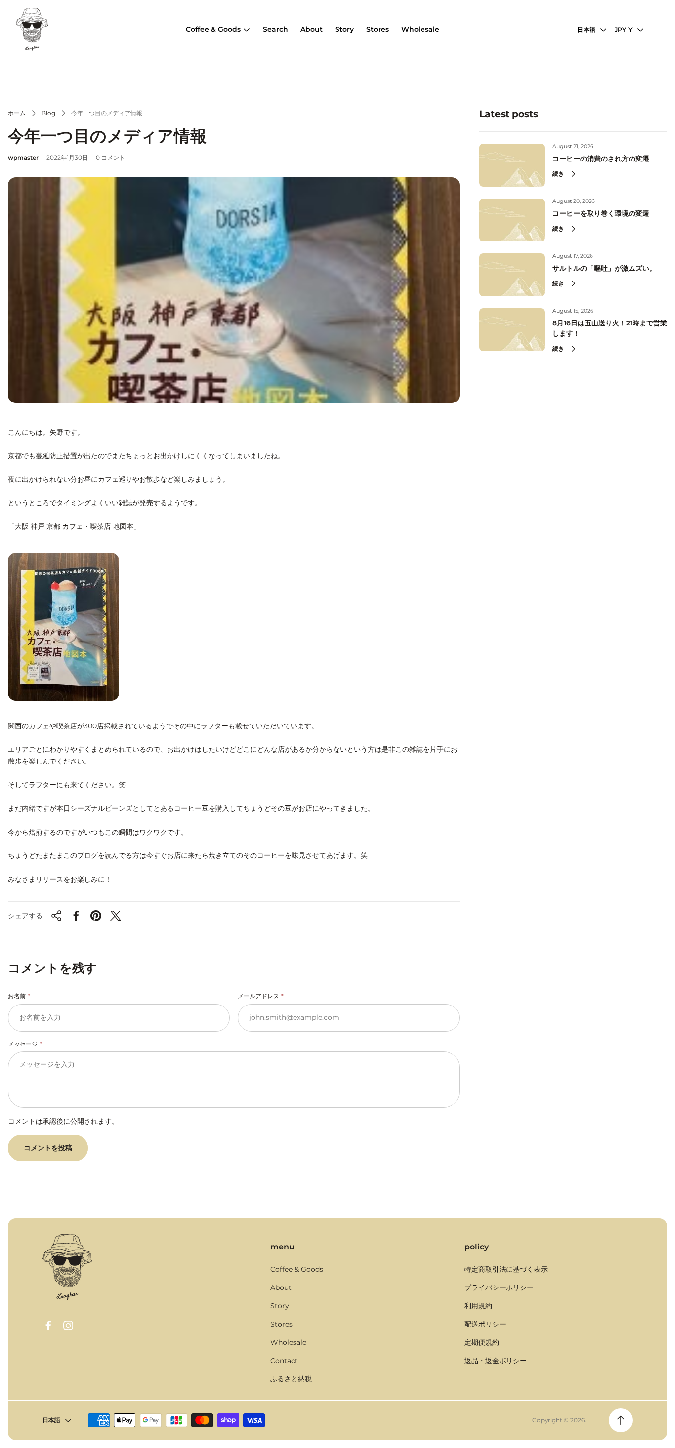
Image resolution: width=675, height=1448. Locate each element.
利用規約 (478, 1305)
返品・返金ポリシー (495, 1360)
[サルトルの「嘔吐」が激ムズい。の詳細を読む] (512, 274)
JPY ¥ (624, 29)
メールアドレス (258, 996)
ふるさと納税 (291, 1378)
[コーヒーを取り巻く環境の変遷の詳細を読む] (512, 220)
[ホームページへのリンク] (67, 1267)
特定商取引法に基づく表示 (506, 1269)
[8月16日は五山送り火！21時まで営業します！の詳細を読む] (512, 329)
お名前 (17, 996)
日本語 (586, 29)
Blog (48, 113)
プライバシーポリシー (499, 1287)
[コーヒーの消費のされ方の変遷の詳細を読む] (512, 165)
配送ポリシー (485, 1324)
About (281, 1287)
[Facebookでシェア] (76, 916)
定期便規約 (481, 1342)
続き (558, 173)
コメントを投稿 (48, 1147)
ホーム (17, 113)
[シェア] (56, 916)
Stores (281, 1324)
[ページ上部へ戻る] (621, 1420)
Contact (284, 1360)
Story (279, 1305)
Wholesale (288, 1342)
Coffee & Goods (296, 1269)
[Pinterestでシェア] (96, 916)
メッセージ (23, 1043)
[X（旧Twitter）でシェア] (116, 916)
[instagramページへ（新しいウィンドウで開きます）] (68, 1325)
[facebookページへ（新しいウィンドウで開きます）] (48, 1325)
